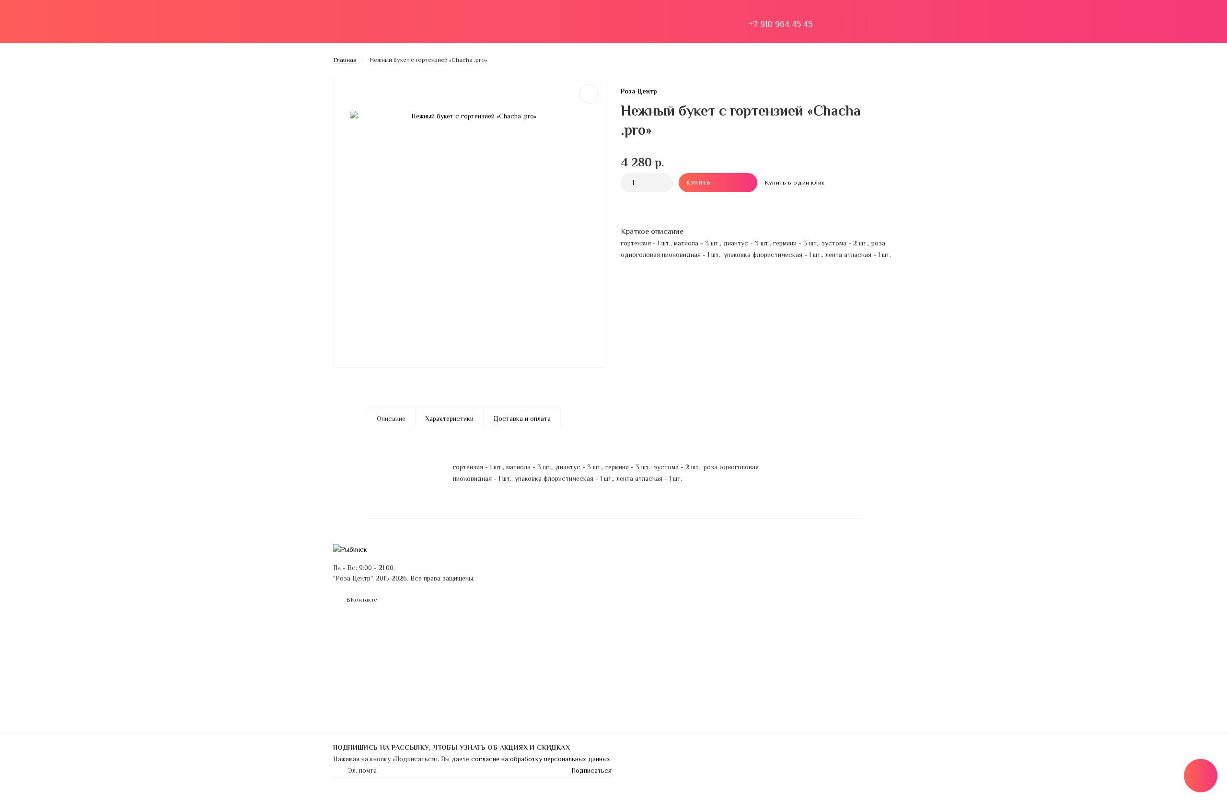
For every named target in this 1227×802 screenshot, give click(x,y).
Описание (391, 418)
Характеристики (449, 418)
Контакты (540, 593)
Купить (698, 182)
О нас (485, 24)
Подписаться (591, 770)
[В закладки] (589, 94)
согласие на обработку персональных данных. (541, 759)
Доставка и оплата (430, 24)
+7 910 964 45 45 (780, 24)
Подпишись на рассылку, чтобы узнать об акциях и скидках (451, 747)
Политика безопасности (690, 566)
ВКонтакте (361, 599)
